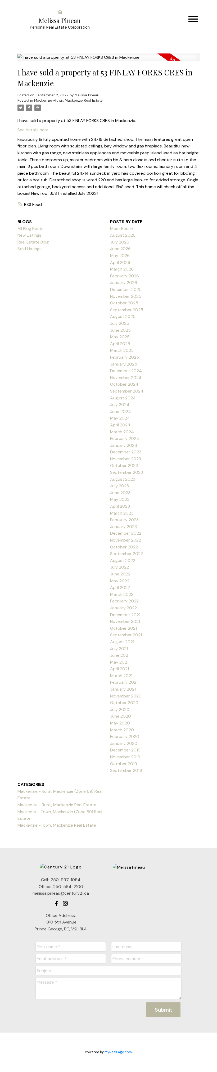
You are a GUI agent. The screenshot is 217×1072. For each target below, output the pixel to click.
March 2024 (122, 432)
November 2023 (125, 459)
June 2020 (120, 716)
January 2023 (123, 526)
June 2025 (120, 330)
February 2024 (124, 438)
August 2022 (122, 560)
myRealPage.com (118, 1052)
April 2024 (120, 425)
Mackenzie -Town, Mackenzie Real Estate (68, 100)
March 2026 (122, 269)
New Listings (29, 235)
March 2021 (121, 675)
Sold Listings (29, 248)
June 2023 (120, 493)
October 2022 (124, 547)
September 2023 (126, 472)
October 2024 (124, 384)
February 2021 (124, 682)
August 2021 (122, 642)
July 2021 (119, 648)
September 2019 (126, 770)
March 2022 (121, 594)
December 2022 (125, 533)
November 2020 (126, 696)
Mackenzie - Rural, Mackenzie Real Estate (56, 805)
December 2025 (126, 289)
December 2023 (125, 452)
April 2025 (120, 343)
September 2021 (126, 635)
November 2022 (125, 540)
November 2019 (125, 757)
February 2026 (124, 276)
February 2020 (124, 736)
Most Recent (122, 228)
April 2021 (119, 669)
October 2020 (124, 702)
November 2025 (125, 296)
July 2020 (119, 709)
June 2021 (119, 655)
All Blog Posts (30, 228)
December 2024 (126, 370)
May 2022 (119, 581)
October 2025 (124, 303)
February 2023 (124, 520)
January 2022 (123, 608)
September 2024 (126, 391)
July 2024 (119, 404)
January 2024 (123, 445)
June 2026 (120, 248)
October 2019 (123, 764)
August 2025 (122, 316)
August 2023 (122, 479)
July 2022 (119, 567)
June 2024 (120, 411)
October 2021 (123, 628)
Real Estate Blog (33, 242)
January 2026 (123, 282)
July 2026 (119, 242)
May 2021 (119, 662)
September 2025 (126, 310)
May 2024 (120, 418)
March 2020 (122, 730)
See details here (32, 130)
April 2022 (120, 587)
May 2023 (119, 499)
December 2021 (125, 615)
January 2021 (123, 689)
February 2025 (124, 357)
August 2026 (122, 235)
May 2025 (120, 337)
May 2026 (120, 255)
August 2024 (123, 398)
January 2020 (123, 743)
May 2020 (120, 723)
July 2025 (119, 323)
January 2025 (123, 364)
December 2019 (125, 750)
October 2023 (124, 465)
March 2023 (121, 513)
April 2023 (120, 506)
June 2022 (120, 574)
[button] (56, 903)
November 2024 (126, 377)
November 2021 (125, 621)
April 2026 (120, 262)
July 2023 (119, 486)
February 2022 (124, 601)
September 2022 (126, 553)
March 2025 (122, 350)
